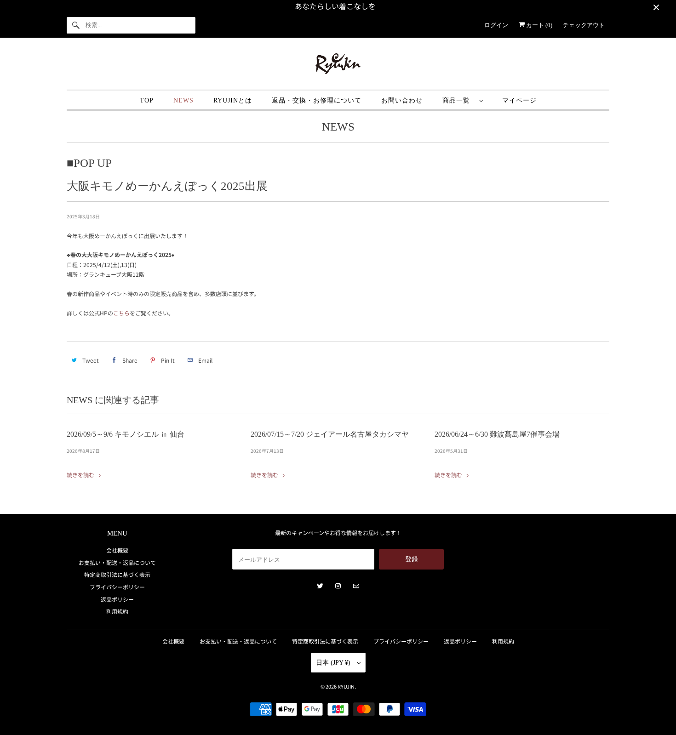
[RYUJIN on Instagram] (338, 586)
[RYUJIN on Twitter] (320, 586)
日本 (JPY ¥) (334, 662)
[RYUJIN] (338, 66)
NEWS (183, 100)
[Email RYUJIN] (356, 586)
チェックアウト (584, 25)
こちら (121, 313)
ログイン (496, 25)
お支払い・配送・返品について (117, 562)
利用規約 (117, 611)
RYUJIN (346, 686)
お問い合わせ (402, 100)
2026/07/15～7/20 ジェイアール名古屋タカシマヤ (330, 434)
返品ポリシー (117, 599)
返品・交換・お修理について (316, 100)
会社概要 (117, 550)
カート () (538, 25)
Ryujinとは (232, 100)
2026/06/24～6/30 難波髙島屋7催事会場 (497, 434)
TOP (147, 100)
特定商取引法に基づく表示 (117, 574)
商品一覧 (458, 100)
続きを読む (81, 475)
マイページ (519, 100)
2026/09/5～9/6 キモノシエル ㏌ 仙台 (125, 434)
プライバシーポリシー (117, 587)
